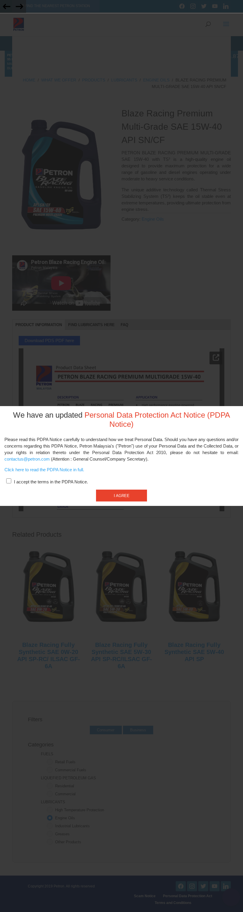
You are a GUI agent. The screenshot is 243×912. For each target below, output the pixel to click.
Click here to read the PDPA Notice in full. (44, 469)
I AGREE (122, 495)
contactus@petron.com (27, 459)
